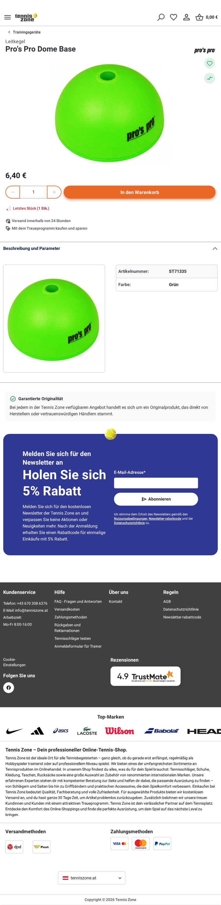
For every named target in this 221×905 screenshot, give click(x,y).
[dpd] (14, 846)
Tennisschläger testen (72, 638)
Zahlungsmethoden (70, 617)
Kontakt (115, 601)
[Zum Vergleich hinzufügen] (209, 78)
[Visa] (119, 843)
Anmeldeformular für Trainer (78, 646)
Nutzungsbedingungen (130, 518)
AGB (167, 601)
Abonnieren (159, 499)
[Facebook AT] (8, 687)
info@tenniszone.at (31, 610)
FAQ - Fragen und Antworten (78, 601)
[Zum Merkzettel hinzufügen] (209, 63)
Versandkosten (67, 609)
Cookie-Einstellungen (8, 662)
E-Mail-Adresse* (130, 472)
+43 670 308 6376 (32, 603)
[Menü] (7, 17)
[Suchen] (160, 17)
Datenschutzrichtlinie (129, 523)
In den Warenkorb (139, 192)
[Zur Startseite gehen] (26, 17)
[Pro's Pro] (205, 50)
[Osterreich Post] (41, 846)
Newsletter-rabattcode (165, 518)
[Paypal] (162, 843)
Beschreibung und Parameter (31, 248)
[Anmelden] (186, 17)
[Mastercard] (141, 843)
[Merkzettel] (173, 17)
